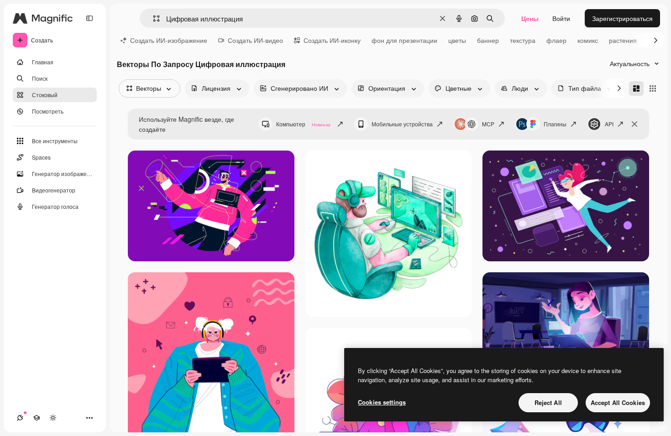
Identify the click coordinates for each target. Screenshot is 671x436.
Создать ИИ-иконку (332, 40)
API (609, 124)
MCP (488, 124)
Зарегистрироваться (622, 18)
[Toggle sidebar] (89, 18)
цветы (457, 40)
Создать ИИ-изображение (168, 40)
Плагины (555, 124)
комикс (587, 40)
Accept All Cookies (618, 402)
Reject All (548, 402)
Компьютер (303, 124)
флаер (556, 40)
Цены (530, 18)
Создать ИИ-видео (255, 40)
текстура (522, 40)
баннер (488, 40)
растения (623, 40)
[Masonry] (636, 88)
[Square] (652, 88)
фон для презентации (404, 40)
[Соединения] (20, 417)
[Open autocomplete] (152, 18)
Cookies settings (382, 402)
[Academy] (36, 417)
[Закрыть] (634, 124)
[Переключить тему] (53, 417)
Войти (561, 18)
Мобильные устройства (402, 124)
